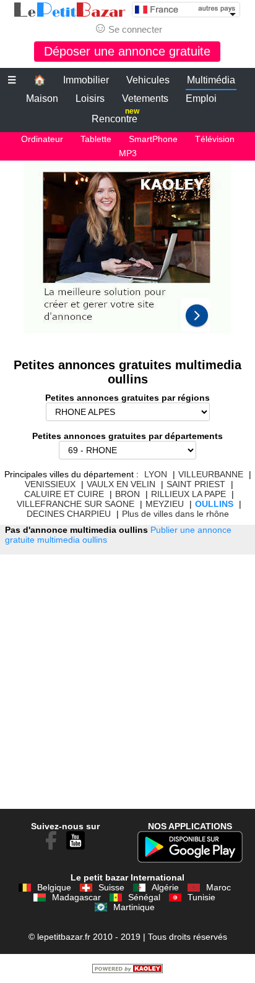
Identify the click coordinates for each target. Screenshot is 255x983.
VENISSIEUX (50, 484)
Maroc (218, 887)
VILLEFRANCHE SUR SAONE (75, 504)
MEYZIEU (164, 504)
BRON (127, 494)
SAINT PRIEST (195, 484)
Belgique (54, 887)
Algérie (165, 887)
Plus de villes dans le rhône (175, 514)
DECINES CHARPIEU (69, 514)
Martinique (134, 907)
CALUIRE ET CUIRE (64, 494)
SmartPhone (153, 139)
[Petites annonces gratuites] (70, 9)
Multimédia (211, 80)
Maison (42, 98)
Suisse (111, 887)
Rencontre (115, 116)
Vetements (145, 98)
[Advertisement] (127, 253)
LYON (155, 474)
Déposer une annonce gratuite (127, 51)
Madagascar (76, 897)
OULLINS (214, 504)
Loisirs (90, 98)
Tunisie (201, 897)
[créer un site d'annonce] (127, 970)
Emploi (201, 98)
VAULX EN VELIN (121, 484)
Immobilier (86, 80)
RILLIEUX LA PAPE (188, 494)
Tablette (95, 139)
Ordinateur (42, 139)
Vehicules (148, 80)
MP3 (128, 153)
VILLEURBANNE (210, 474)
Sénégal (144, 897)
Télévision (215, 139)
